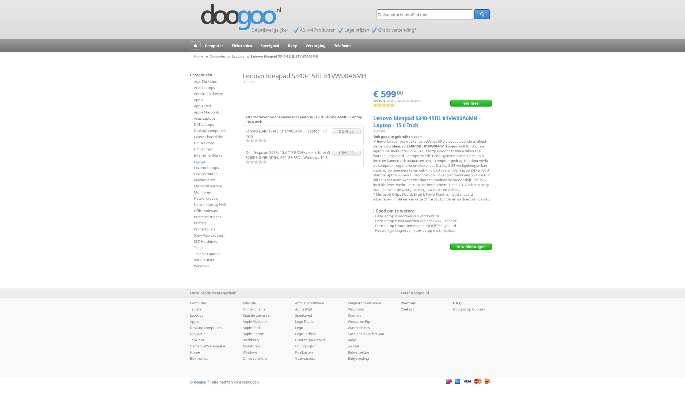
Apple (198, 99)
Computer (214, 45)
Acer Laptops (204, 87)
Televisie (249, 303)
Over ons (408, 303)
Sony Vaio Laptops (209, 235)
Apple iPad (202, 106)
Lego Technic (305, 333)
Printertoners (204, 229)
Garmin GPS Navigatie (207, 346)
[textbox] (424, 14)
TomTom (197, 339)
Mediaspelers (204, 179)
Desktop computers (210, 130)
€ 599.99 (346, 152)
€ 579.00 (346, 131)
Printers (200, 223)
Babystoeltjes (358, 352)
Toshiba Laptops (207, 253)
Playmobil (356, 309)
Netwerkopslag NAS (210, 204)
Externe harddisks (208, 136)
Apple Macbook (206, 112)
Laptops (200, 161)
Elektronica (242, 45)
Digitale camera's (256, 315)
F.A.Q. (457, 303)
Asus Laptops (204, 118)
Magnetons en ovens (365, 303)
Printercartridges (207, 216)
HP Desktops (204, 143)
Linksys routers (206, 173)
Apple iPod (251, 327)
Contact (407, 309)
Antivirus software (208, 93)
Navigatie (197, 333)
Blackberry (251, 339)
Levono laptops (206, 167)
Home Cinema (254, 309)
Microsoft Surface (208, 186)
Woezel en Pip (359, 321)
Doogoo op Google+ (469, 309)
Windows (201, 266)
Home (195, 352)
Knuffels (354, 315)
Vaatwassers (305, 358)
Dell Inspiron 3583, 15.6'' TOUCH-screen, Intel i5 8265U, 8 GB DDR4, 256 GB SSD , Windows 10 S (288, 155)
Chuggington (306, 346)
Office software (206, 210)
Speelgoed (270, 45)
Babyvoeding (358, 358)
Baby (292, 45)
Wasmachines (359, 327)
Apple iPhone (253, 333)
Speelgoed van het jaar (366, 333)
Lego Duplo (304, 321)
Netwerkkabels (206, 198)
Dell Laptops (204, 124)
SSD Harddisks (205, 241)
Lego (299, 327)
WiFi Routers (204, 259)
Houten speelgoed (310, 339)
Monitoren (202, 192)
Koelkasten (304, 352)
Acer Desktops (205, 81)
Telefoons (342, 45)
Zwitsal (353, 346)
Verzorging (316, 45)
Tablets (199, 247)
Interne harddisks (208, 155)
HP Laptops (203, 149)
